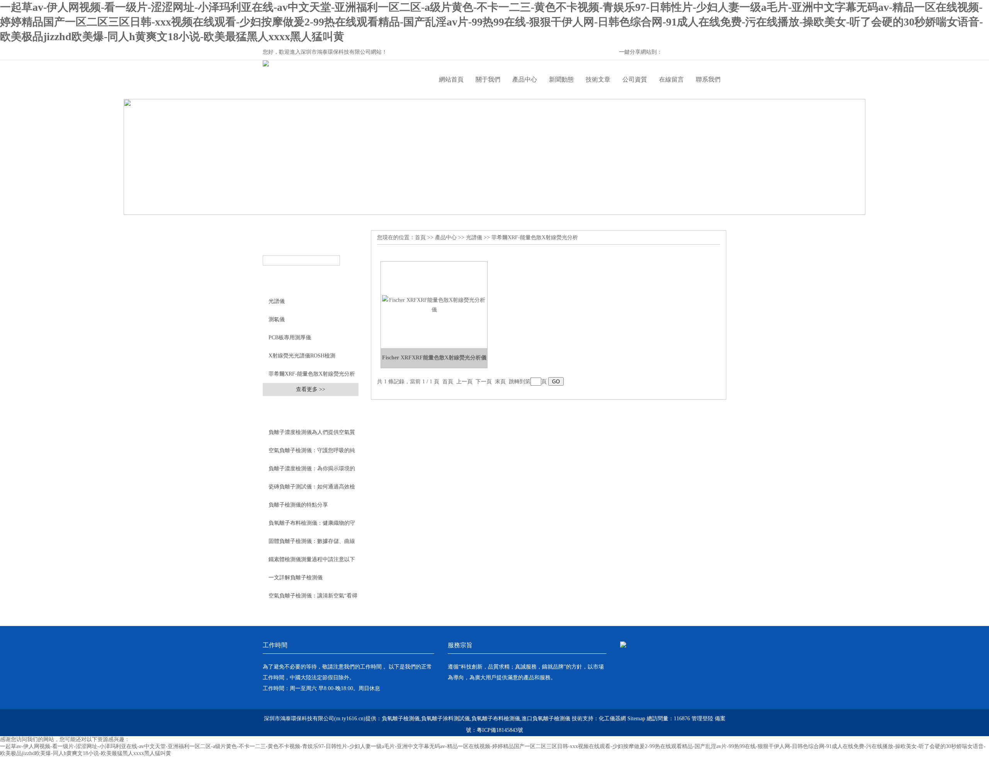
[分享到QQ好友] (718, 52)
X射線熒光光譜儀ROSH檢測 (301, 356)
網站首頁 (451, 79)
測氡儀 (276, 319)
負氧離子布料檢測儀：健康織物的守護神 (311, 526)
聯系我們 (708, 79)
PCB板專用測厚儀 (289, 337)
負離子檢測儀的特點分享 (298, 505)
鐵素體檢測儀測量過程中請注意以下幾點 (311, 562)
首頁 (420, 237)
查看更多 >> (310, 389)
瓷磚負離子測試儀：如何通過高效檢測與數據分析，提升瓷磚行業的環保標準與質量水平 (311, 489)
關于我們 (488, 79)
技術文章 (598, 79)
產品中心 (524, 79)
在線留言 (671, 79)
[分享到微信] (679, 52)
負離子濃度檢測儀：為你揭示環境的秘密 (311, 471)
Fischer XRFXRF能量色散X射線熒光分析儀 (434, 358)
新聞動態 (561, 79)
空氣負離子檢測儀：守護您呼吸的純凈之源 (311, 453)
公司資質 (634, 79)
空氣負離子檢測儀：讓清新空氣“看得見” (312, 598)
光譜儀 (276, 301)
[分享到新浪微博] (692, 52)
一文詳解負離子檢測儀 (295, 577)
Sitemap (636, 718)
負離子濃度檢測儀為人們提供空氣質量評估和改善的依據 (311, 435)
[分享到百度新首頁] (705, 52)
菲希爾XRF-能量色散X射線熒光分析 (311, 374)
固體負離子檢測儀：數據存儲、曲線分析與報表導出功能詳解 (311, 544)
